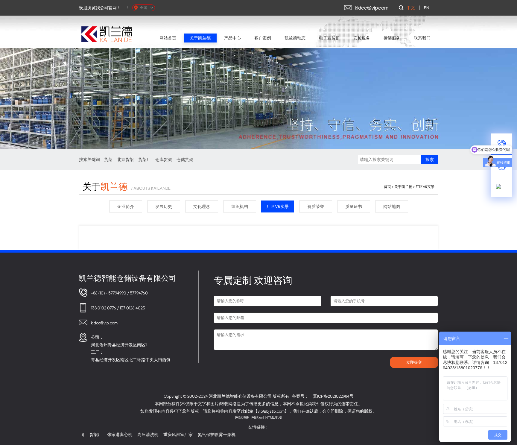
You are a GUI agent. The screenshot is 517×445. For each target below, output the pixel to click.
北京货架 (125, 159)
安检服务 (361, 37)
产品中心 (232, 37)
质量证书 (353, 206)
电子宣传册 (329, 37)
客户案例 (262, 37)
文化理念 (201, 206)
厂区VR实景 (425, 186)
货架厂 (144, 159)
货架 (108, 159)
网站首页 (167, 37)
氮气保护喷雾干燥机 (202, 434)
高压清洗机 (133, 434)
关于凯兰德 (200, 37)
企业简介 (125, 206)
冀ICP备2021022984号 (333, 396)
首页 (387, 186)
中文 (411, 7)
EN (426, 7)
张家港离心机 (105, 434)
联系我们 (422, 37)
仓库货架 (163, 159)
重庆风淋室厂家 (164, 434)
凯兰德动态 (295, 37)
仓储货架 (185, 159)
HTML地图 (273, 417)
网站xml (257, 417)
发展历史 (163, 206)
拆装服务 (392, 37)
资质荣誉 (315, 206)
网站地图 (391, 206)
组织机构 (239, 206)
